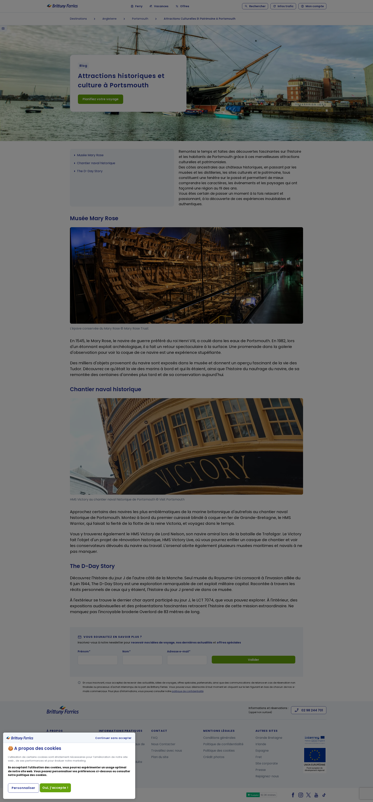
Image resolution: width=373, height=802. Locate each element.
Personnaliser (23, 788)
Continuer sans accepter (113, 738)
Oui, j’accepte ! (55, 787)
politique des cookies (31, 775)
